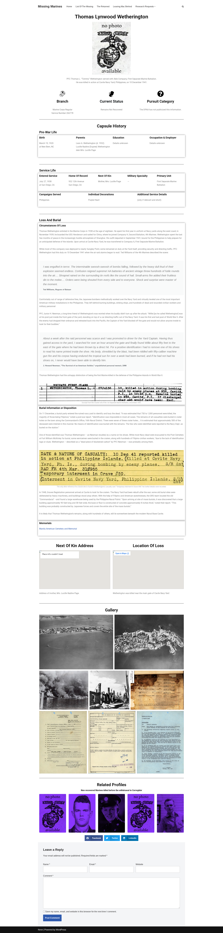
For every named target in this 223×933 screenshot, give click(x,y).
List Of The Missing (84, 6)
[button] (154, 6)
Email (92, 864)
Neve (40, 930)
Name (46, 864)
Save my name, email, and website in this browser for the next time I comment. (80, 911)
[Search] (183, 6)
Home (69, 6)
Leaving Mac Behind (122, 6)
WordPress (61, 930)
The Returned (103, 6)
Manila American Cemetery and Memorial (58, 529)
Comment (48, 876)
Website (139, 864)
